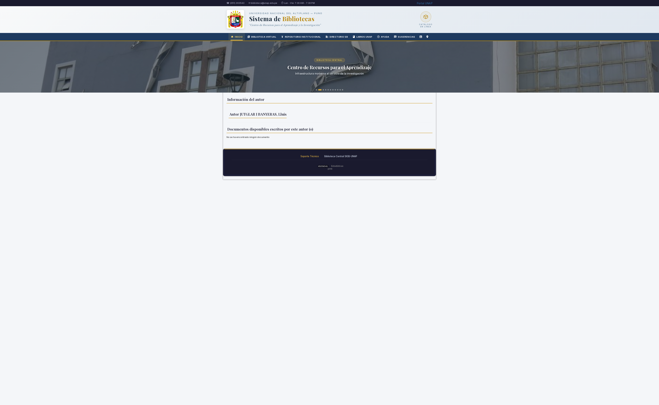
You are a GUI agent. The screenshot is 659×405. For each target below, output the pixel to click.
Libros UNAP (364, 37)
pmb (330, 168)
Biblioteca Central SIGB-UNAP (340, 156)
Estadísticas (337, 166)
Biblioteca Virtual (263, 37)
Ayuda (385, 37)
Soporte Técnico (309, 156)
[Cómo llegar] (427, 37)
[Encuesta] (421, 37)
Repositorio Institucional (303, 37)
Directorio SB (339, 37)
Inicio (238, 37)
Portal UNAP (424, 3)
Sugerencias (406, 37)
